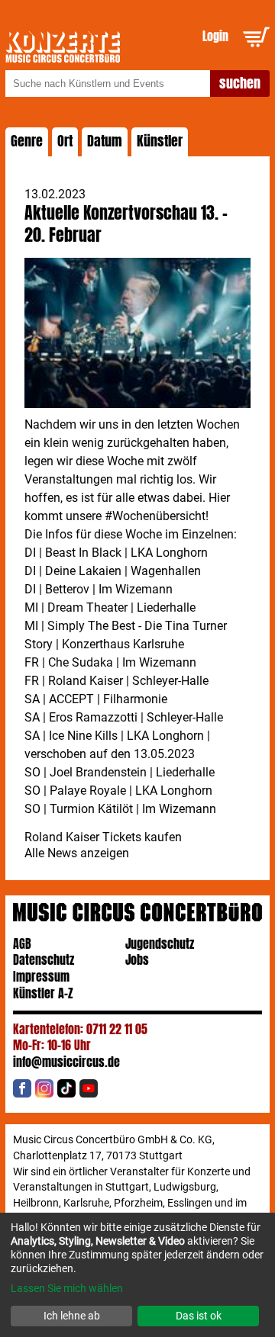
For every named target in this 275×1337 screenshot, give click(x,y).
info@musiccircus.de (66, 1062)
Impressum (41, 976)
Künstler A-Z (43, 993)
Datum (104, 141)
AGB (22, 944)
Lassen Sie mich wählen (67, 1288)
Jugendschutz (159, 944)
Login (215, 36)
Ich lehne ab (72, 1316)
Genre (27, 141)
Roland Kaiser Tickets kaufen (103, 837)
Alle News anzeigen (76, 853)
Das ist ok (199, 1316)
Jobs (137, 960)
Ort (65, 141)
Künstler (160, 141)
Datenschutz (43, 960)
